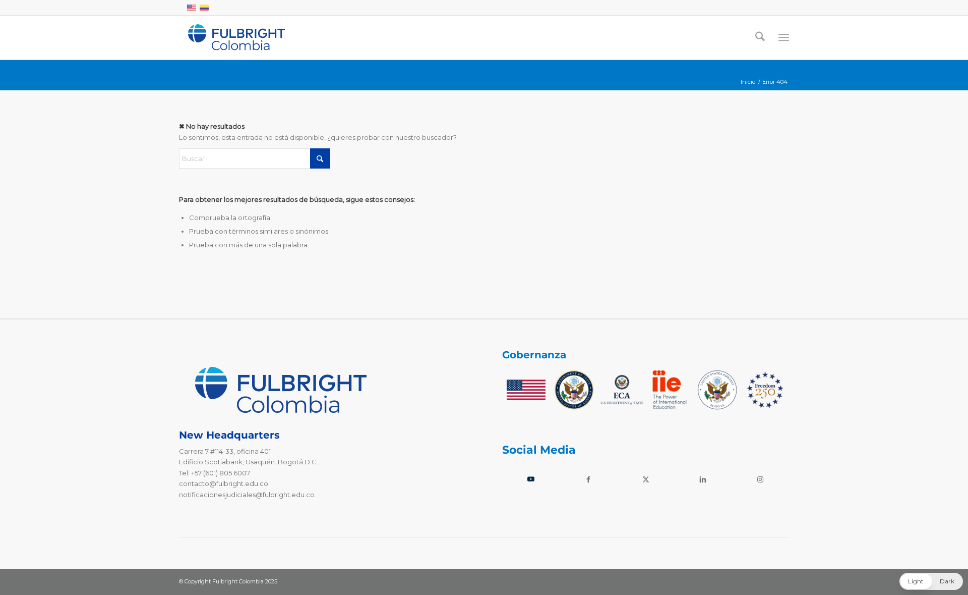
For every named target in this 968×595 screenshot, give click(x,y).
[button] (931, 581)
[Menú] (783, 37)
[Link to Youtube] (531, 479)
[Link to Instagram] (760, 479)
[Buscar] (760, 37)
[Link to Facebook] (588, 479)
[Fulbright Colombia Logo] (236, 37)
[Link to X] (646, 479)
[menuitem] (760, 37)
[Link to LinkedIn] (703, 479)
